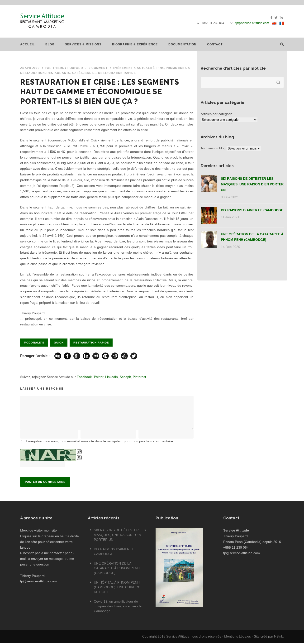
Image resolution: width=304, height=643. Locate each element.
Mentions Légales (237, 636)
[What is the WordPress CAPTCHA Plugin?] (48, 455)
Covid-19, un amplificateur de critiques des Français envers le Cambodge (118, 606)
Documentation (182, 44)
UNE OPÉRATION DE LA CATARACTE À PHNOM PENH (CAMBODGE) (117, 568)
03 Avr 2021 (230, 197)
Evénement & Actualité (134, 68)
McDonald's (34, 342)
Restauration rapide (117, 73)
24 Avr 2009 (30, 68)
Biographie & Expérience (135, 44)
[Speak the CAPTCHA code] (79, 457)
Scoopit (125, 377)
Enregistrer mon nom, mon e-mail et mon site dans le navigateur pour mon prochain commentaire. (100, 441)
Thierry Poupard (68, 68)
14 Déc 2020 (230, 247)
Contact (215, 44)
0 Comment (98, 68)
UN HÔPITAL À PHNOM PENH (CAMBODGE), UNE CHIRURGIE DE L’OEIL (119, 587)
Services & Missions (83, 44)
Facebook (84, 377)
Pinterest (139, 377)
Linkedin (111, 377)
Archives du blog (213, 148)
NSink (278, 636)
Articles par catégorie (217, 114)
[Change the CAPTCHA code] (79, 451)
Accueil (27, 44)
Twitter (98, 377)
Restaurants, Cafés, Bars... (71, 73)
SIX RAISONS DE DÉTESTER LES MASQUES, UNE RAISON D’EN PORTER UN (252, 184)
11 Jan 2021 (230, 217)
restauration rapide (91, 342)
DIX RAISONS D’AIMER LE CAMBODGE (252, 210)
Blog (49, 44)
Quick (59, 342)
